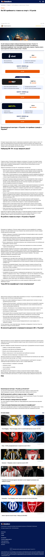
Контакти (3, 544)
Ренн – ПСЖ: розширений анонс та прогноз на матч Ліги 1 (16, 445)
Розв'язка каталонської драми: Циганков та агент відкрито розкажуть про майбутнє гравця (20, 480)
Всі (43, 413)
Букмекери (3, 531)
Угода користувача (5, 541)
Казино (2, 533)
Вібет (33, 55)
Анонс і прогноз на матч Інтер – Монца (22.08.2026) (14, 515)
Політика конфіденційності (6, 539)
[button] (40, 1)
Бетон (33, 105)
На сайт (22, 71)
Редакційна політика (5, 542)
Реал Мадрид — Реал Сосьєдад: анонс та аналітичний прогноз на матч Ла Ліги (21, 428)
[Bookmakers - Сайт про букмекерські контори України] (6, 1)
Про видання (3, 537)
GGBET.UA (33, 81)
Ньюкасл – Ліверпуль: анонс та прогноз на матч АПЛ (15, 463)
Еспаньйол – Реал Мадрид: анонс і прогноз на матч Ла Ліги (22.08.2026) (19, 498)
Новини (3, 7)
